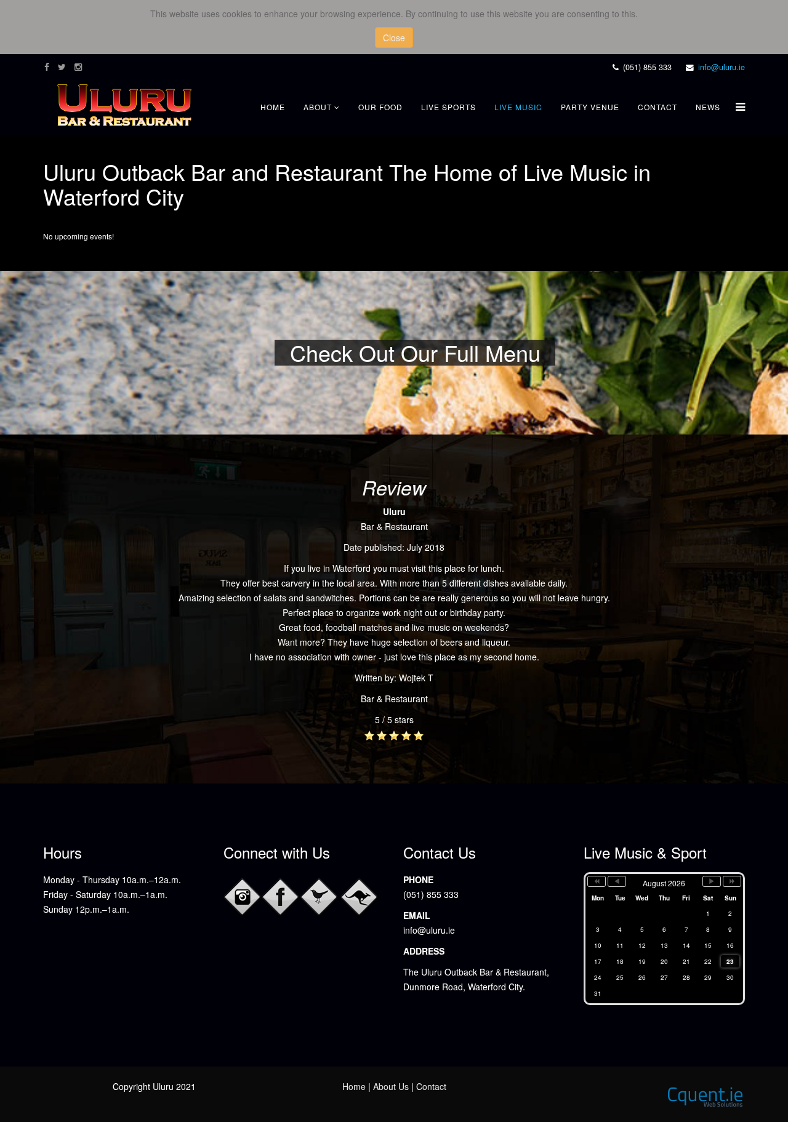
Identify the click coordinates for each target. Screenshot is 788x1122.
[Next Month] (711, 881)
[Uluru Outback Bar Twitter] (319, 897)
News (708, 107)
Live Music (518, 107)
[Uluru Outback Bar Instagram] (242, 897)
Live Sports (448, 107)
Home (272, 107)
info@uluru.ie (721, 67)
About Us (391, 1086)
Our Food (380, 107)
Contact (657, 107)
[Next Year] (732, 881)
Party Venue (590, 107)
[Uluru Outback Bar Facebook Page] (281, 897)
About (318, 107)
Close (394, 37)
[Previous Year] (596, 881)
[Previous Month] (617, 881)
